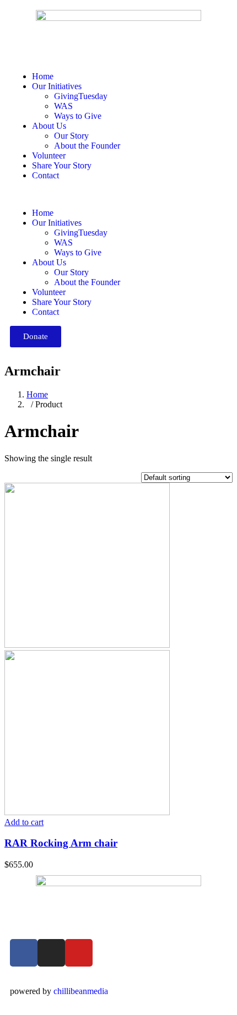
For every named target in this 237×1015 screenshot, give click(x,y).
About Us (49, 125)
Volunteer (49, 155)
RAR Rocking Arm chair (60, 843)
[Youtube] (79, 953)
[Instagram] (51, 953)
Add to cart (24, 822)
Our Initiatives (57, 86)
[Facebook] (23, 953)
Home (42, 76)
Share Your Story (61, 165)
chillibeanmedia (80, 991)
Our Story (71, 135)
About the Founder (87, 145)
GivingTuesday (80, 96)
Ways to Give (77, 116)
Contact (45, 175)
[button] (118, 194)
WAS (63, 106)
